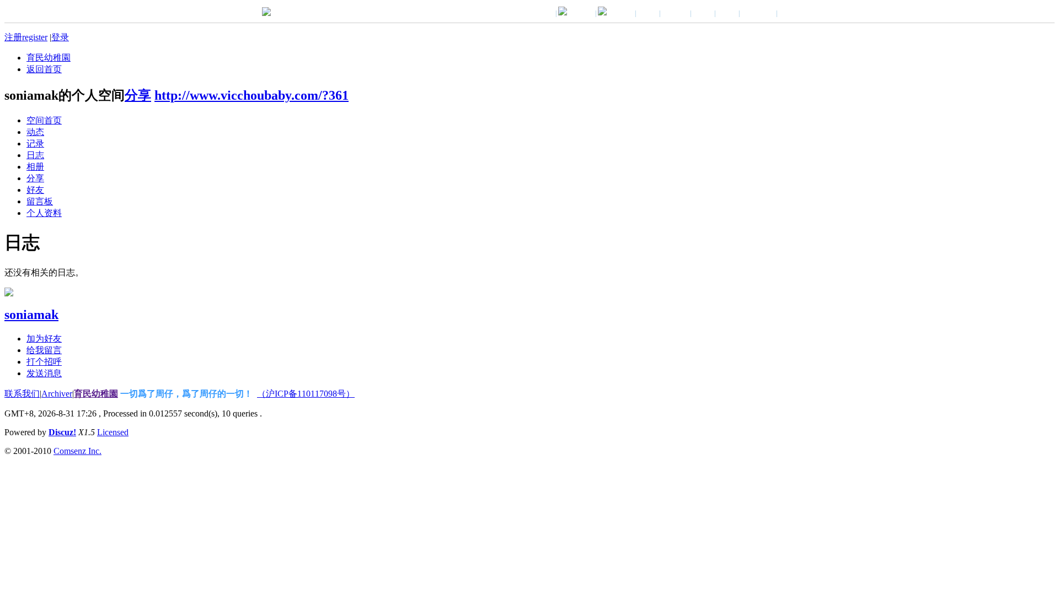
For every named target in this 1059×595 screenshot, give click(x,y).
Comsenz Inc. (77, 451)
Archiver (56, 393)
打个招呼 (44, 361)
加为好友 (44, 338)
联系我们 (22, 393)
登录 (60, 37)
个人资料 (44, 213)
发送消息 (44, 373)
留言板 (39, 201)
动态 (35, 132)
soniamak (31, 314)
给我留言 (44, 350)
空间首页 (44, 120)
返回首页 (44, 69)
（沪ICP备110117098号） (306, 393)
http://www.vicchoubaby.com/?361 (251, 95)
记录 (35, 143)
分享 (138, 95)
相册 (35, 166)
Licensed (113, 432)
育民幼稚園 (48, 57)
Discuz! (62, 432)
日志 (35, 155)
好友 (35, 189)
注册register (25, 37)
